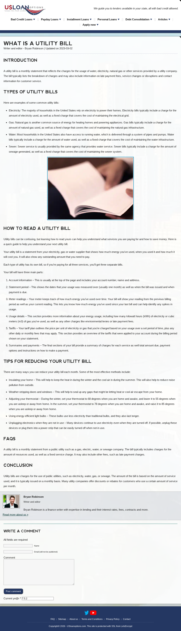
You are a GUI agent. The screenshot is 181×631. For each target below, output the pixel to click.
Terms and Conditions (92, 619)
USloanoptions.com (76, 626)
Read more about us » (15, 514)
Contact (126, 619)
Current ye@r (12, 598)
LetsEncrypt (126, 626)
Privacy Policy (112, 619)
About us (73, 619)
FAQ (53, 619)
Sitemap (62, 619)
